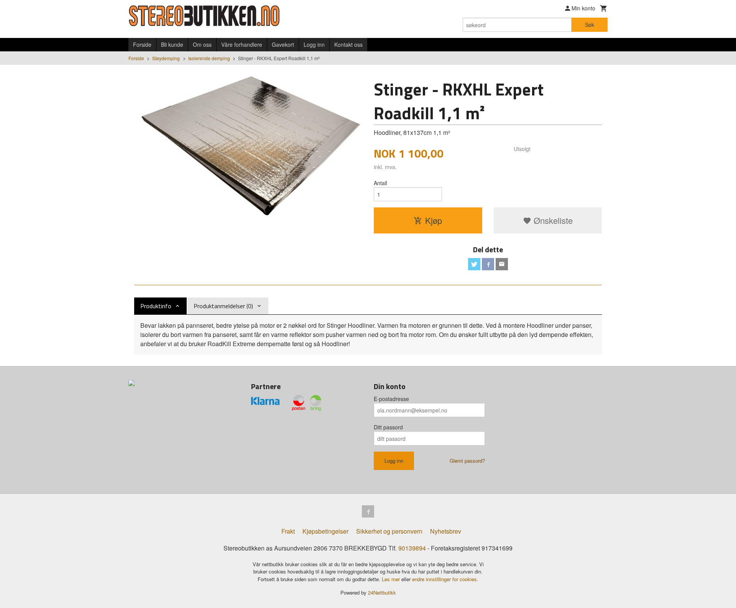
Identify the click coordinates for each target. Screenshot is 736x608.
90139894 (412, 548)
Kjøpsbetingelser (325, 531)
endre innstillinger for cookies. (445, 579)
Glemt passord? (467, 460)
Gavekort (283, 44)
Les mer (391, 579)
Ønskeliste (552, 220)
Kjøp (433, 220)
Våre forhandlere (241, 44)
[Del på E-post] (502, 264)
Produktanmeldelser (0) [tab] (223, 306)
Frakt (288, 531)
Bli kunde (172, 44)
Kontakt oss (348, 44)
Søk (589, 24)
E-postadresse (391, 399)
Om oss (202, 44)
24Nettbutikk (382, 592)
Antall (380, 183)
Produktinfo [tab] (155, 306)
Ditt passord (388, 427)
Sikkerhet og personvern (389, 531)
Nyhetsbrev (445, 531)
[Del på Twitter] (474, 264)
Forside (142, 44)
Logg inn (314, 44)
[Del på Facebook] (488, 264)
